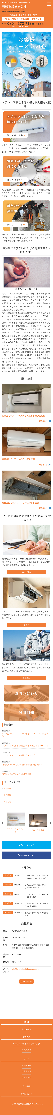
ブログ (26, 625)
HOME (26, 1022)
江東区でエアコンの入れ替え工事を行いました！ (24, 416)
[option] (16, 823)
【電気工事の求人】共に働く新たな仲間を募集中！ (23, 763)
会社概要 (26, 678)
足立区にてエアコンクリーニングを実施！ (21, 503)
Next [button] (50, 823)
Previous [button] (2, 823)
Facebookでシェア (27, 855)
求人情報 (7, 795)
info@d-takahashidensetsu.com (25, 969)
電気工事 (27, 1050)
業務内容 (26, 1037)
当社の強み (26, 572)
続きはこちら (44, 421)
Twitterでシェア (27, 845)
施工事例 (7, 788)
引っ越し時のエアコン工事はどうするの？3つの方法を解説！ (25, 733)
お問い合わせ (26, 981)
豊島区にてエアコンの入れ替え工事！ (19, 459)
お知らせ (7, 802)
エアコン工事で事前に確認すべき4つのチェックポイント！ (26, 744)
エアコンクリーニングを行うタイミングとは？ (21, 754)
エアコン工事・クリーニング (27, 1044)
